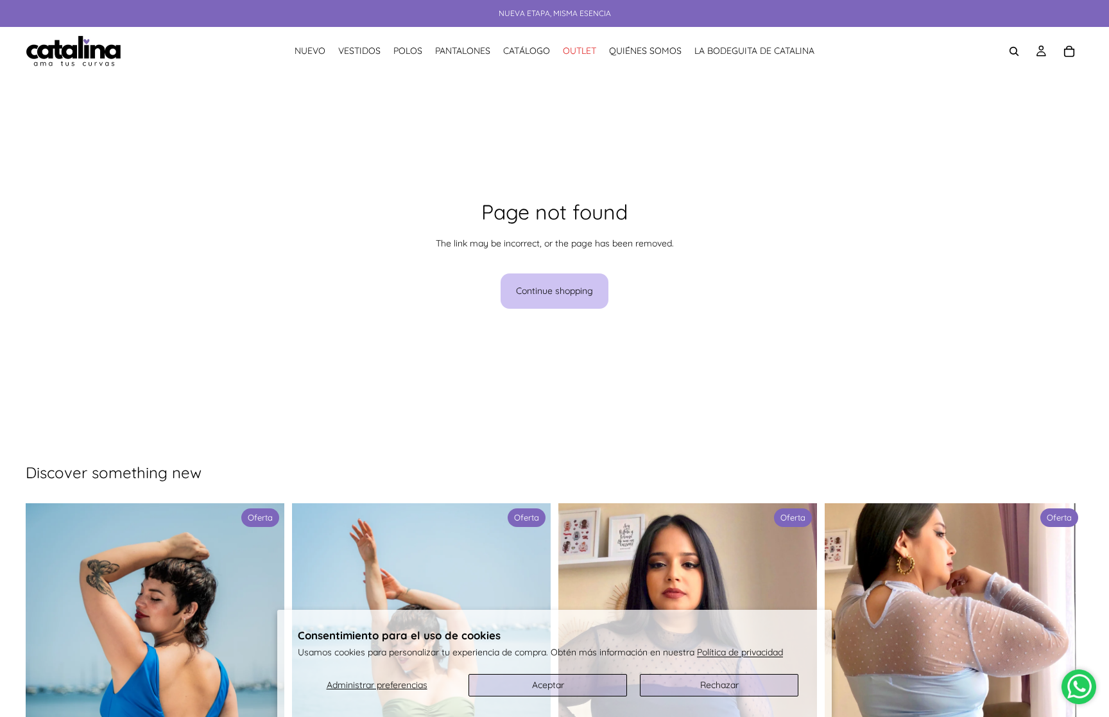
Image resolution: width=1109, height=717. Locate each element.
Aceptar (548, 685)
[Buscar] (1014, 51)
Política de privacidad (740, 652)
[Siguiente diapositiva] (265, 700)
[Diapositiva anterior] (45, 700)
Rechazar (719, 685)
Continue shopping (554, 291)
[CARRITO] (1069, 51)
